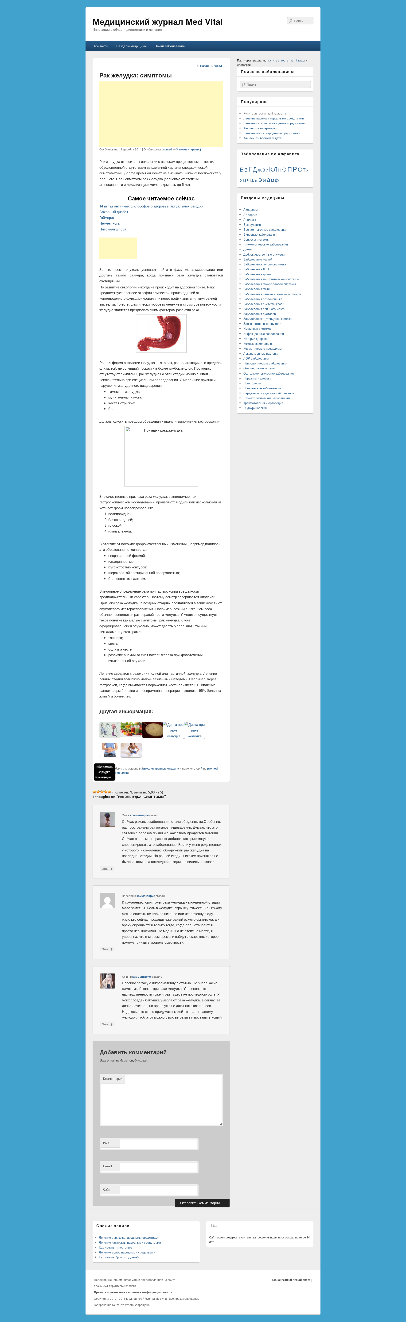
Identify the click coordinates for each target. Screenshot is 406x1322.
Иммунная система (257, 328)
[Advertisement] (161, 114)
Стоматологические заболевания (266, 398)
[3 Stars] (102, 791)
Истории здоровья (256, 338)
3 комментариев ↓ (189, 149)
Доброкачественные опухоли (264, 254)
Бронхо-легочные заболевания (265, 229)
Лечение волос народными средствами (271, 133)
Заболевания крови (257, 274)
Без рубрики (252, 224)
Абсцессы (250, 209)
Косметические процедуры (262, 348)
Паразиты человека (257, 378)
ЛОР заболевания (256, 358)
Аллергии (250, 214)
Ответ (107, 868)
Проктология (252, 383)
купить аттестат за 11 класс (286, 60)
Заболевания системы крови (263, 304)
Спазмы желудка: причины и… (104, 771)
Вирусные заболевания (260, 234)
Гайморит (106, 217)
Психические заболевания (262, 388)
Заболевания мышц (257, 289)
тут (285, 113)
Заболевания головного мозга (264, 264)
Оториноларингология (259, 368)
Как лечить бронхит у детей (263, 138)
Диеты (247, 249)
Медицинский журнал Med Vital (158, 21)
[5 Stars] (109, 791)
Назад (203, 66)
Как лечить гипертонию (260, 128)
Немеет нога (109, 223)
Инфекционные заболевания (263, 333)
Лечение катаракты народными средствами (274, 123)
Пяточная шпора (112, 228)
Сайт (106, 1189)
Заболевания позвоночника (262, 299)
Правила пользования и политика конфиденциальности (133, 1292)
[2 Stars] (98, 791)
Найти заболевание (170, 45)
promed (167, 149)
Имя (106, 1143)
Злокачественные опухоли (160, 768)
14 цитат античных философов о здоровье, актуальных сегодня (151, 205)
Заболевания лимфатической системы (271, 279)
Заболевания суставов (259, 313)
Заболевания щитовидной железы (267, 318)
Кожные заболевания (258, 343)
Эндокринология (255, 408)
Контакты (101, 45)
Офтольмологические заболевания (268, 373)
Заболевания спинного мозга (264, 309)
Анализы (249, 219)
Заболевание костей (257, 259)
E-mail (107, 1166)
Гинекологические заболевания (265, 244)
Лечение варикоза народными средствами (273, 118)
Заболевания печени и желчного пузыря (272, 294)
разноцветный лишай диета (291, 1280)
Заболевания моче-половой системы (269, 284)
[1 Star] (94, 791)
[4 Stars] (106, 791)
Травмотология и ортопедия (263, 403)
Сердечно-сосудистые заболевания (268, 393)
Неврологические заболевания (265, 363)
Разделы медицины (131, 45)
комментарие (139, 815)
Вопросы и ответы (256, 239)
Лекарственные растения (261, 353)
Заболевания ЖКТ (256, 269)
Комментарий (112, 1078)
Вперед (218, 66)
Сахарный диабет (113, 211)
